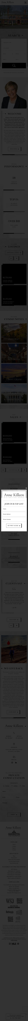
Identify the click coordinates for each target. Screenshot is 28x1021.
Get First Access (13, 525)
